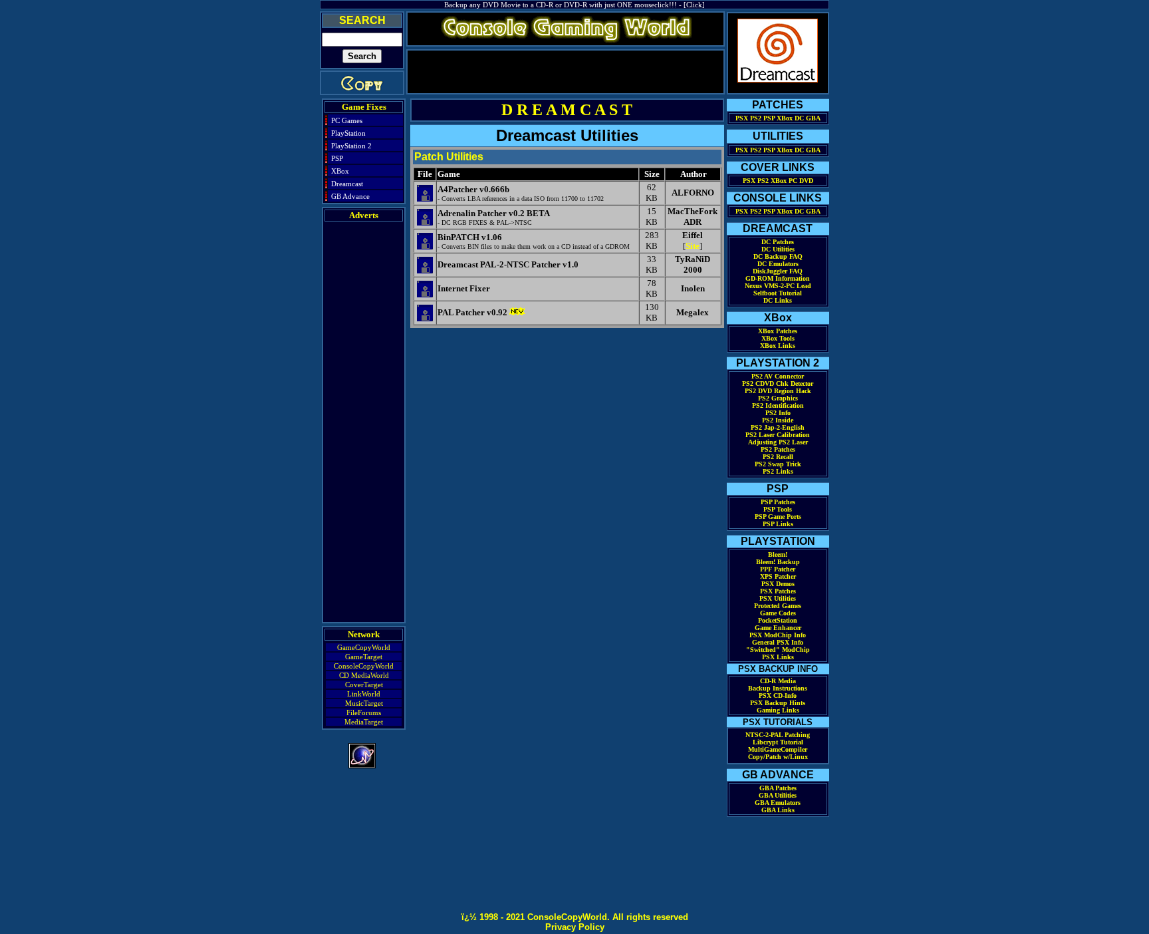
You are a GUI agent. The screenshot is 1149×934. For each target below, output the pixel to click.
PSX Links (778, 657)
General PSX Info (777, 642)
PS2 (755, 118)
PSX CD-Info (778, 695)
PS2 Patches (778, 449)
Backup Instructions (777, 688)
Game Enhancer (778, 627)
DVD (806, 180)
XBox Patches (777, 331)
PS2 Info (778, 412)
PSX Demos (778, 583)
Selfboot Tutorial (777, 293)
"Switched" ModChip (778, 649)
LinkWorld (363, 694)
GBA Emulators (778, 802)
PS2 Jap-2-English (778, 427)
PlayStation (348, 133)
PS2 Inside (777, 420)
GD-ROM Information (777, 278)
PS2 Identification (778, 405)
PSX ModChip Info (777, 635)
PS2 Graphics (778, 398)
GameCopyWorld (363, 647)
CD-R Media (778, 681)
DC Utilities (778, 249)
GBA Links (778, 810)
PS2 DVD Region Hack (778, 390)
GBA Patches (778, 788)
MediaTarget (363, 722)
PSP (337, 158)
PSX (741, 118)
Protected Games (777, 605)
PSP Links (778, 524)
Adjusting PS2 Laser (778, 442)
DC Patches (777, 241)
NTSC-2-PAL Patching (777, 734)
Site (693, 246)
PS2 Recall (778, 456)
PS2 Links (778, 471)
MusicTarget (364, 703)
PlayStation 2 (351, 146)
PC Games (346, 120)
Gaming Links (778, 710)
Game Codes (778, 613)
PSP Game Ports (778, 516)
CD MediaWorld (364, 675)
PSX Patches (778, 591)
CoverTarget (364, 685)
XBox (340, 171)
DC (799, 118)
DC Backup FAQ (778, 256)
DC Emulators (778, 263)
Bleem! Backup (778, 561)
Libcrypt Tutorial (778, 742)
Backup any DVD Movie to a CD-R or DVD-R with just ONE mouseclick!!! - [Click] (574, 5)
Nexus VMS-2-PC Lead (778, 285)
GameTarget (363, 657)
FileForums (363, 712)
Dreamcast (347, 184)
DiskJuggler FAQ (778, 271)
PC (793, 180)
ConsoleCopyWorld (364, 666)
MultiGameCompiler (777, 749)
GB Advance (350, 196)
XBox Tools (778, 338)
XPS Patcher (778, 576)
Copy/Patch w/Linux (778, 756)
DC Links (777, 300)
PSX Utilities (777, 598)
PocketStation (777, 620)
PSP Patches (778, 502)
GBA (813, 118)
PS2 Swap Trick (778, 464)
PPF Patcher (777, 569)
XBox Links (777, 345)
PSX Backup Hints (777, 702)
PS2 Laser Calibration (777, 434)
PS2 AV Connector (777, 376)
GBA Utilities (778, 795)
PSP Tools (777, 509)
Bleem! (777, 554)
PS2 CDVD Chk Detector (777, 383)
